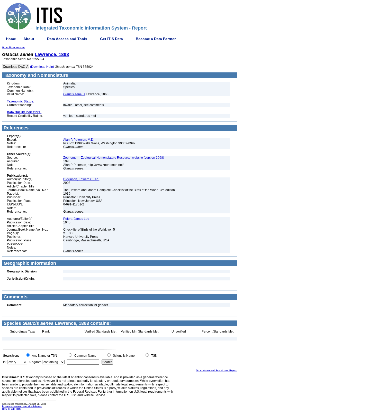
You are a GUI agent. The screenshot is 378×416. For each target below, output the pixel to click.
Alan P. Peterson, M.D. (78, 139)
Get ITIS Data (111, 39)
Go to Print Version (13, 47)
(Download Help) (42, 67)
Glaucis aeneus (74, 94)
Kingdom (35, 362)
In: (4, 362)
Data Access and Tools (67, 39)
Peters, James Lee (76, 219)
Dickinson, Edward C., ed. (81, 179)
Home (11, 39)
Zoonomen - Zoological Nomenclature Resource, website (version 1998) (113, 157)
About (28, 39)
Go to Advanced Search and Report (216, 370)
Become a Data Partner (156, 39)
